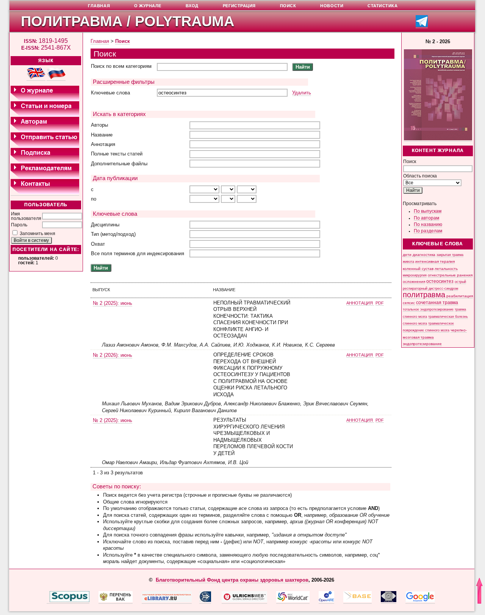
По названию (428, 224)
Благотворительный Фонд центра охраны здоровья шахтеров (232, 580)
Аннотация (103, 144)
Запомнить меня (37, 233)
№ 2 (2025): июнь (112, 303)
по (93, 199)
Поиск (122, 41)
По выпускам (427, 211)
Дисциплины (105, 224)
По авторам (426, 218)
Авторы (99, 125)
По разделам (428, 231)
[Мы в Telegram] (422, 25)
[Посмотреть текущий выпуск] (438, 138)
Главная (100, 41)
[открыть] (48, 601)
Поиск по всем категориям (121, 66)
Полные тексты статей (116, 154)
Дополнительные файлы (119, 163)
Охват (98, 244)
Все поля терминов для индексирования (137, 253)
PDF (379, 303)
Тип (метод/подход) (113, 234)
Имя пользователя (26, 216)
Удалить (301, 93)
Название (102, 135)
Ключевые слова (110, 93)
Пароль (19, 225)
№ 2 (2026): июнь (112, 355)
